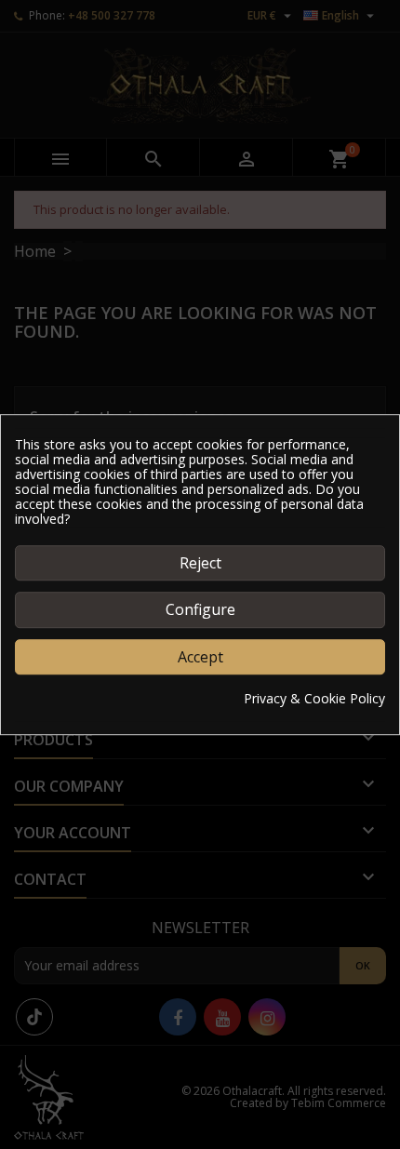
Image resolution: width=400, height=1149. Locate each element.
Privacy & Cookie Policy (314, 698)
